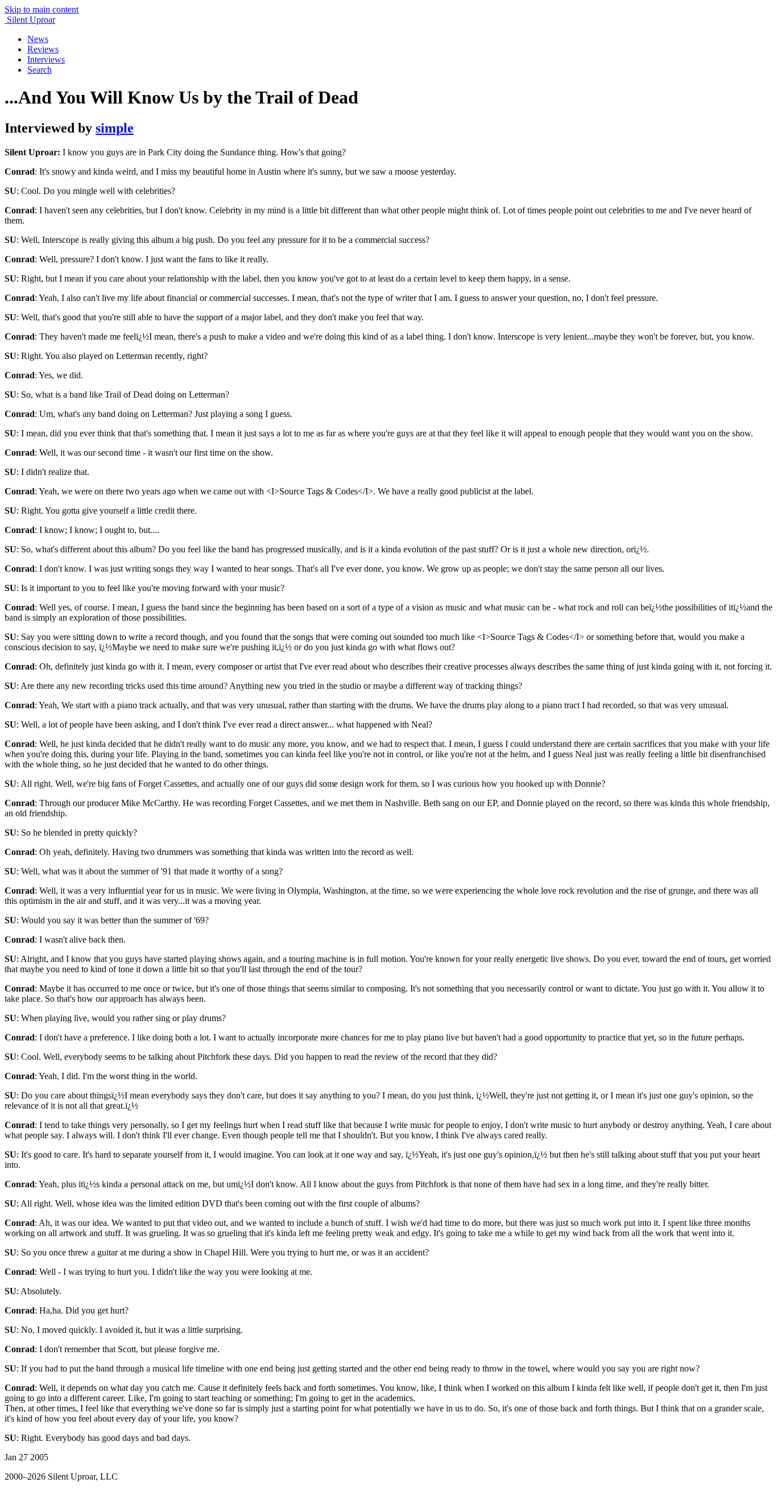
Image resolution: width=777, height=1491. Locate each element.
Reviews (43, 49)
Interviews (46, 59)
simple (115, 128)
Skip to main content (41, 9)
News (37, 39)
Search (39, 70)
